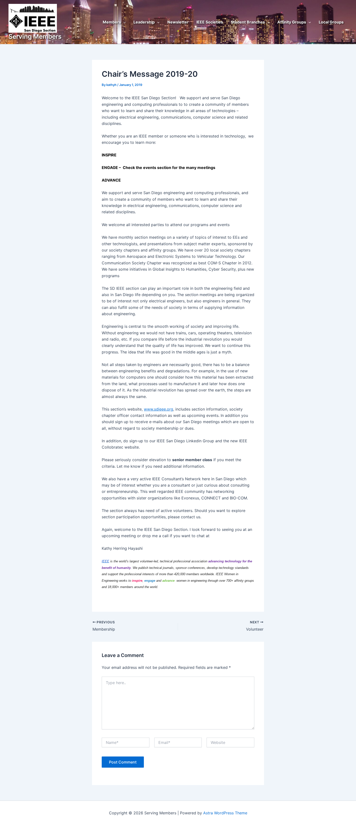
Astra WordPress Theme (225, 812)
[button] (123, 22)
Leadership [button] (144, 22)
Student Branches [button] (248, 22)
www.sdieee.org (158, 409)
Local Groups (331, 22)
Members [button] (112, 22)
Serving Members (35, 36)
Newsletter (178, 22)
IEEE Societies (209, 22)
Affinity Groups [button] (291, 22)
